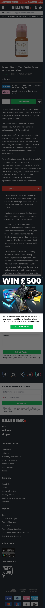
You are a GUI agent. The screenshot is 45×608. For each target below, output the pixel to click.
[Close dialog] (43, 278)
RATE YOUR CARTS (21, 327)
